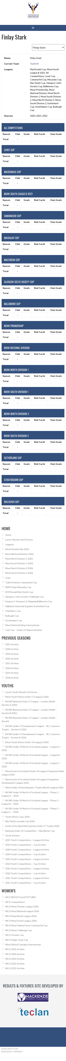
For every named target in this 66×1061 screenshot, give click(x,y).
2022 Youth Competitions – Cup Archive (25, 873)
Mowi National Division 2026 (19, 554)
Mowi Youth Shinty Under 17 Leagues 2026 (27, 696)
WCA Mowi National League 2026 (22, 911)
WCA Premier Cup (14, 935)
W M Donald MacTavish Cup (19, 592)
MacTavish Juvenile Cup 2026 (20, 821)
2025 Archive (12, 644)
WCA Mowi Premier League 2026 (21, 906)
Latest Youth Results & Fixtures (21, 692)
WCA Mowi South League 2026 (21, 920)
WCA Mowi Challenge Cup (18, 930)
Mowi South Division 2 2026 (19, 572)
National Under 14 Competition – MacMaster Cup (30, 830)
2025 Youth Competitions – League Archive (27, 840)
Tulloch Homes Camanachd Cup (21, 582)
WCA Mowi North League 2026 (21, 916)
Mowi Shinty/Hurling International (22, 625)
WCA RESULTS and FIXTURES (20, 897)
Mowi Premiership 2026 (17, 549)
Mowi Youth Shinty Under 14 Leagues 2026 (27, 742)
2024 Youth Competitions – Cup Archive (25, 854)
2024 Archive (12, 649)
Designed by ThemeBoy (12, 1051)
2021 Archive (12, 663)
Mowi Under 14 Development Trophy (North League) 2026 (34, 787)
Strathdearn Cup (13, 620)
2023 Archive (12, 654)
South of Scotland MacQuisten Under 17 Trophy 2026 (32, 826)
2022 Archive (12, 658)
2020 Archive (12, 668)
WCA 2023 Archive (15, 958)
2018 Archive (12, 677)
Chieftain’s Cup (13, 610)
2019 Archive (12, 672)
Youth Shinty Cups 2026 (17, 816)
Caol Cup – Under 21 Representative (23, 630)
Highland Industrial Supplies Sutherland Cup (27, 606)
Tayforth (34, 63)
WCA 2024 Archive (15, 954)
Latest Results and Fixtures (19, 539)
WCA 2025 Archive (15, 949)
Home (8, 534)
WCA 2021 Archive (15, 968)
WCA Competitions (15, 902)
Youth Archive (12, 835)
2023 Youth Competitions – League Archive (27, 859)
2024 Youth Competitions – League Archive (27, 849)
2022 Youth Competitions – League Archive (27, 868)
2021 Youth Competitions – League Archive (27, 878)
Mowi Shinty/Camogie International (23, 944)
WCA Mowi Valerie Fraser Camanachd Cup (26, 925)
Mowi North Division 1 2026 (19, 558)
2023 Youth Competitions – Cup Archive (25, 863)
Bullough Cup (12, 615)
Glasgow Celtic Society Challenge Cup (24, 596)
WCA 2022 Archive (15, 963)
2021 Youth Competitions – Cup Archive (25, 882)
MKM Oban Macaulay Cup (18, 587)
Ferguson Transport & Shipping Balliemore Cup (28, 601)
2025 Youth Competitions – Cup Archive (25, 844)
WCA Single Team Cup (16, 939)
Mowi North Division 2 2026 (19, 568)
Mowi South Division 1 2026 (19, 563)
